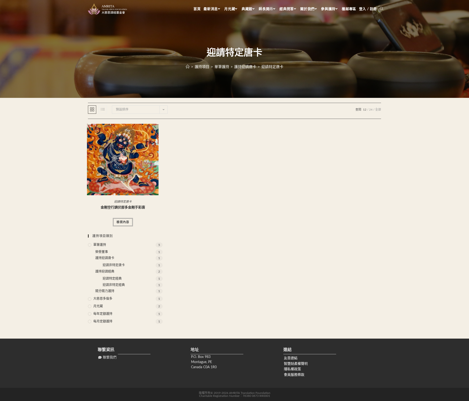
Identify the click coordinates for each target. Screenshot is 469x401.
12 (364, 109)
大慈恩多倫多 (102, 298)
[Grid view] (92, 109)
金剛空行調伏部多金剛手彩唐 (123, 207)
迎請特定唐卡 (272, 67)
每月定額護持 (102, 321)
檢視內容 (123, 222)
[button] (107, 357)
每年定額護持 (102, 313)
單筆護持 (99, 244)
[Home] (188, 67)
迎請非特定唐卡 (114, 265)
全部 (378, 109)
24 (371, 109)
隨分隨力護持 (104, 291)
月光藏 (98, 306)
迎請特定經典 (112, 278)
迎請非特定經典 (114, 284)
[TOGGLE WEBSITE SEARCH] (381, 9)
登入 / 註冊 (368, 9)
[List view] (103, 109)
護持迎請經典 (104, 271)
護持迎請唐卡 (104, 258)
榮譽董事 (101, 251)
